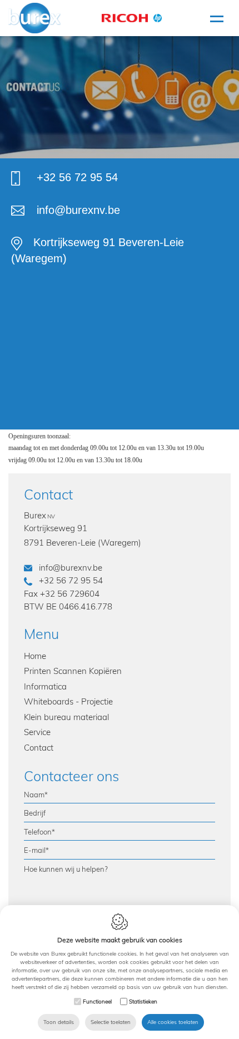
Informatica (45, 686)
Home (35, 656)
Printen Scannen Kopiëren (73, 671)
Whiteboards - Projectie (68, 701)
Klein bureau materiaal (66, 717)
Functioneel (97, 1001)
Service (37, 732)
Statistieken (143, 1001)
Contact (38, 747)
